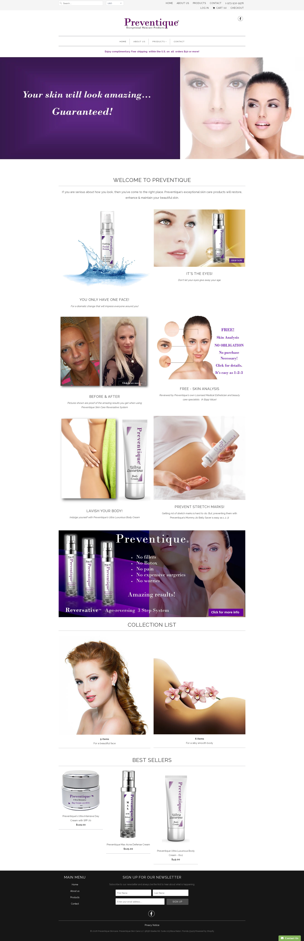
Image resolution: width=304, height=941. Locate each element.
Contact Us (291, 938)
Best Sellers (152, 760)
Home (169, 3)
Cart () (221, 8)
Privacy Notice (152, 925)
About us (183, 3)
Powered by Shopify (204, 931)
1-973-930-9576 (234, 3)
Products (199, 3)
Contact (216, 3)
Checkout (237, 8)
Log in (204, 8)
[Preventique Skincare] (152, 24)
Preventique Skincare (108, 931)
